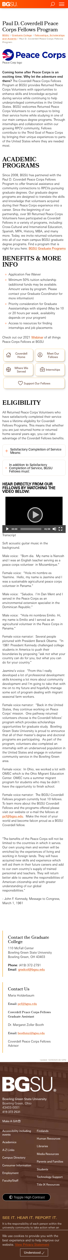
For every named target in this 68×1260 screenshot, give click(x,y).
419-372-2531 (11, 1112)
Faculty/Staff (10, 1180)
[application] (34, 515)
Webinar (37, 337)
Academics (9, 1142)
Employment (10, 1173)
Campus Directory (13, 1157)
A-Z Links (8, 1150)
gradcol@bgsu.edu (31, 969)
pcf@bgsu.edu (12, 816)
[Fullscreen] (60, 529)
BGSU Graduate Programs (47, 248)
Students (42, 1169)
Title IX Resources (48, 1184)
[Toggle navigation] (62, 4)
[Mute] (54, 529)
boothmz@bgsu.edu (31, 1033)
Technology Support (50, 1177)
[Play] (34, 514)
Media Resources (48, 1154)
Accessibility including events (16, 1132)
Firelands (43, 1131)
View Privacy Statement (32, 1244)
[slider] (31, 529)
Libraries (42, 1146)
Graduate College (22, 35)
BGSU (5, 35)
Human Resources (48, 1138)
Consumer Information (16, 1165)
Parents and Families (50, 1161)
